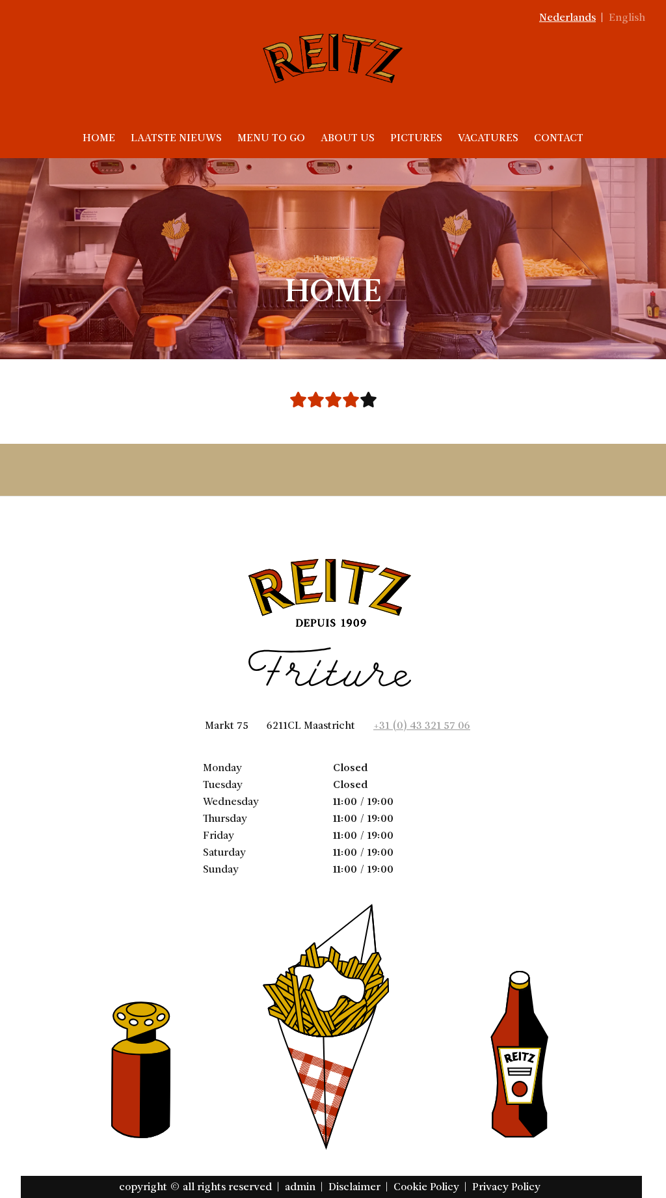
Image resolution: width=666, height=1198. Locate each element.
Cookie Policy (426, 1186)
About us (348, 137)
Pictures (416, 137)
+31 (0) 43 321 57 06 (421, 725)
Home (99, 137)
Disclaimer (354, 1186)
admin (300, 1186)
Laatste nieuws (176, 137)
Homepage (333, 257)
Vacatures (488, 137)
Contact (558, 137)
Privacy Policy (506, 1186)
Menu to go (271, 137)
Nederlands (567, 17)
